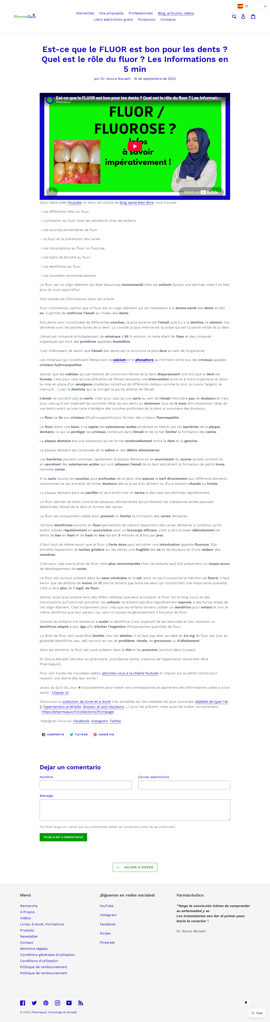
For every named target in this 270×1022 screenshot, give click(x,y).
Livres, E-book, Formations (42, 924)
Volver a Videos (138, 867)
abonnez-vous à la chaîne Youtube (130, 673)
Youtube (74, 202)
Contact (26, 943)
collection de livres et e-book (86, 702)
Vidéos (25, 918)
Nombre (46, 777)
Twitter (115, 721)
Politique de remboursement (43, 967)
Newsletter (29, 936)
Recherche (29, 906)
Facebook (81, 721)
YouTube (106, 906)
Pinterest (107, 943)
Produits (27, 930)
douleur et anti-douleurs (103, 707)
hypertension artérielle (62, 707)
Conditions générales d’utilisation (47, 955)
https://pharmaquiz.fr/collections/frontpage (78, 712)
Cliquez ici (60, 693)
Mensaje (46, 796)
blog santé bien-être (136, 202)
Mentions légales (34, 949)
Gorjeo (105, 933)
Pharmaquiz (39, 1012)
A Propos (27, 912)
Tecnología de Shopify (62, 1012)
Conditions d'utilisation (39, 961)
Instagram (99, 721)
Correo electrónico (153, 777)
